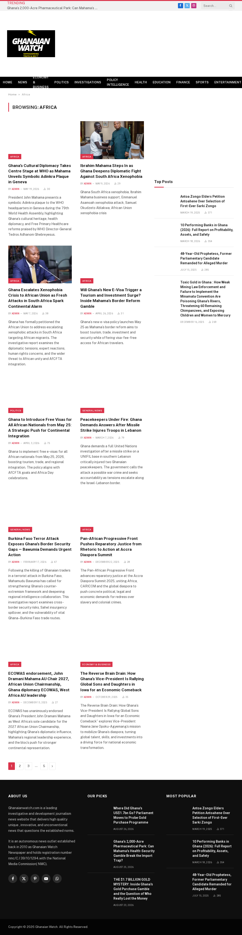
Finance (183, 82)
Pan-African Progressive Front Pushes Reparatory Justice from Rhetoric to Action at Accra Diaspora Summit (111, 546)
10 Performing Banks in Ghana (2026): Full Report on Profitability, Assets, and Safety (206, 229)
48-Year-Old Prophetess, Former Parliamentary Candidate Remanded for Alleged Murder (206, 258)
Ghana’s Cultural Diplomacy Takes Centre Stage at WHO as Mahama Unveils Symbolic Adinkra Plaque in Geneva (39, 173)
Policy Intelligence (118, 82)
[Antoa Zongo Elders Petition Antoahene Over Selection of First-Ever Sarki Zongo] (165, 202)
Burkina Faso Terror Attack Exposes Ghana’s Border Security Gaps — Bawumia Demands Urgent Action (40, 546)
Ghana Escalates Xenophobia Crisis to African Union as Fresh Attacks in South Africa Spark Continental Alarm (37, 297)
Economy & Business (41, 82)
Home (7, 82)
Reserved (80, 927)
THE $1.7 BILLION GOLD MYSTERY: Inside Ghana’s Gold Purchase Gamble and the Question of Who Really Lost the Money (133, 889)
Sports (202, 82)
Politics (61, 82)
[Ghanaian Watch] (31, 44)
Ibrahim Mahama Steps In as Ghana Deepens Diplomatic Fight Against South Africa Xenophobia (111, 171)
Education (162, 82)
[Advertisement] (149, 44)
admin (16, 189)
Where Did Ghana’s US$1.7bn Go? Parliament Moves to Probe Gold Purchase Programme (133, 815)
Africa (14, 156)
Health (141, 82)
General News (92, 410)
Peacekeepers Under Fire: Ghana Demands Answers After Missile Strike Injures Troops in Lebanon (111, 425)
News (22, 82)
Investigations (87, 82)
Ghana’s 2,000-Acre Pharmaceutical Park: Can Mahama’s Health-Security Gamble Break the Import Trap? (54, 8)
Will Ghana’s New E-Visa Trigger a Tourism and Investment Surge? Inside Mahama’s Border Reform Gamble (111, 297)
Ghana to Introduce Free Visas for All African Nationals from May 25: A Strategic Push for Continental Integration (40, 427)
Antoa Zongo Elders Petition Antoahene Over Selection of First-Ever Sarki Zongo (202, 201)
